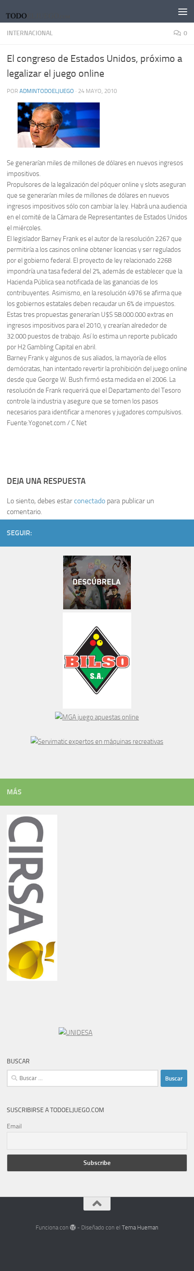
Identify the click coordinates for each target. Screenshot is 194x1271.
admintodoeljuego (46, 91)
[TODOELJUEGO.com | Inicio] (50, 11)
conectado (89, 500)
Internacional (30, 33)
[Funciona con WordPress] (73, 1227)
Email (14, 1126)
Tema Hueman (140, 1227)
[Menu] (182, 11)
